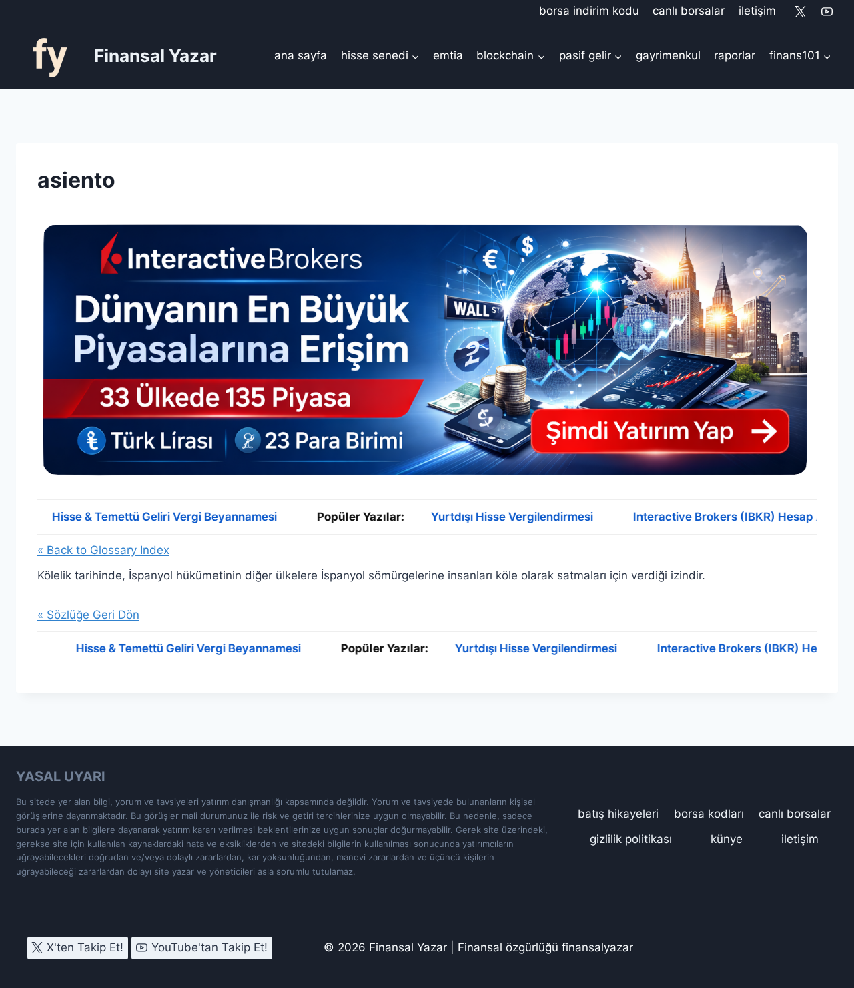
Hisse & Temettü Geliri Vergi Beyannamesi (135, 516)
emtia (448, 55)
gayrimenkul (668, 55)
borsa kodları (709, 813)
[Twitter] (800, 11)
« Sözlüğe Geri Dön (88, 615)
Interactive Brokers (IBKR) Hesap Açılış (734, 648)
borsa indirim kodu (589, 10)
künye (727, 839)
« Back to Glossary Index (103, 550)
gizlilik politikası (631, 839)
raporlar (734, 55)
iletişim (757, 10)
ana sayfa (300, 55)
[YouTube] (826, 11)
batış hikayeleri (618, 813)
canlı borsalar (689, 10)
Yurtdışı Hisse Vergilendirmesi (483, 516)
